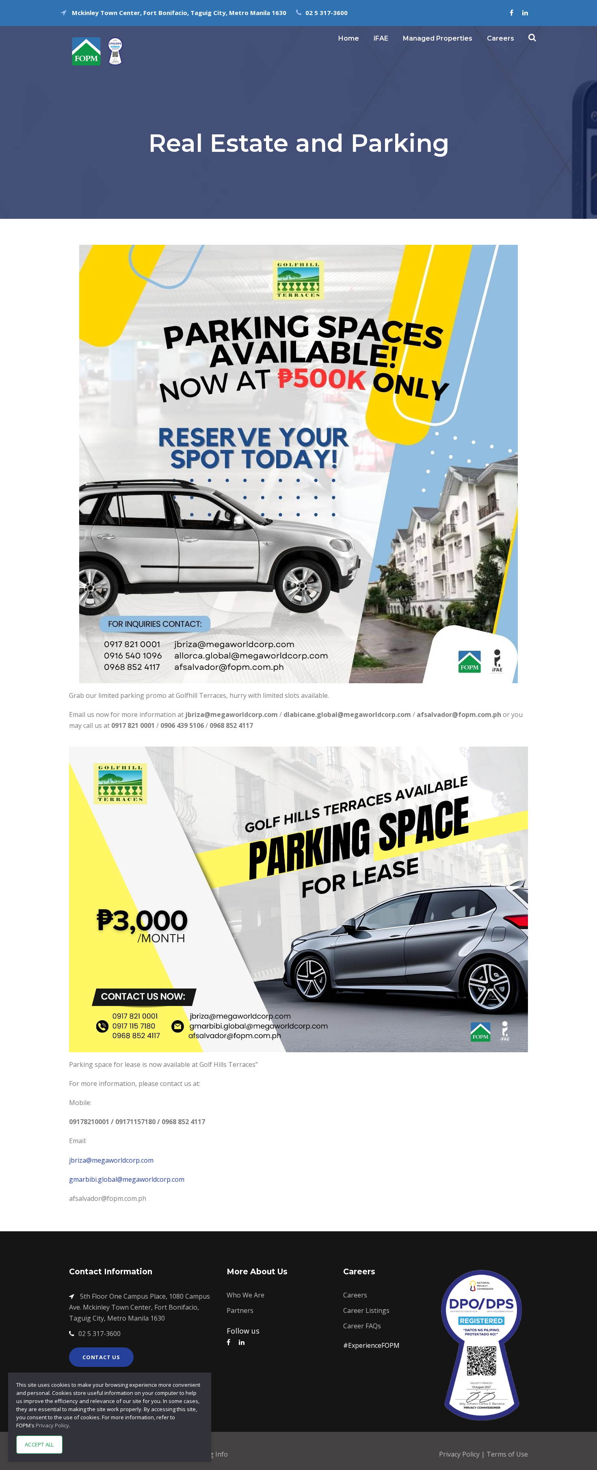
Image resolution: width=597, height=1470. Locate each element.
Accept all (39, 1444)
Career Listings (366, 1310)
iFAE (381, 38)
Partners (240, 1310)
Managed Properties (437, 38)
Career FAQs (362, 1325)
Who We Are (245, 1295)
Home (348, 38)
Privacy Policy (460, 1454)
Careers (500, 38)
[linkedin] (525, 12)
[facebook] (511, 12)
